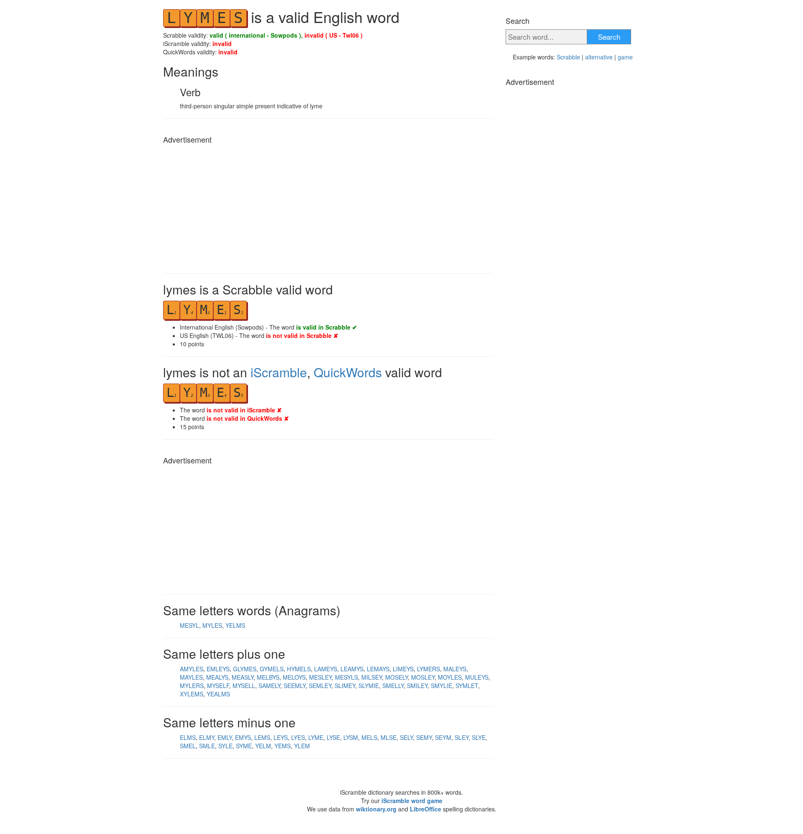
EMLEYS (218, 669)
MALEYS (454, 669)
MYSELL (244, 685)
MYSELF (218, 685)
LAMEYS (325, 669)
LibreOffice (425, 809)
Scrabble (568, 57)
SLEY (461, 737)
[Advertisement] (328, 206)
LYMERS (428, 669)
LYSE (333, 737)
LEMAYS (378, 669)
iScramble (279, 372)
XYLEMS (191, 694)
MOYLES (450, 677)
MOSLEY (423, 677)
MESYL (189, 625)
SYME (244, 746)
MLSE (388, 737)
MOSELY (396, 677)
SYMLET (466, 685)
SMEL (188, 746)
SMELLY (393, 685)
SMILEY (417, 685)
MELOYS (294, 677)
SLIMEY (345, 685)
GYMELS (272, 669)
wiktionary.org (376, 809)
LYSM (350, 737)
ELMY (206, 737)
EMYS (243, 737)
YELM (263, 746)
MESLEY (320, 677)
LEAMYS (351, 669)
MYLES (212, 625)
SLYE (479, 737)
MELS (369, 737)
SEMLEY (320, 685)
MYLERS (192, 685)
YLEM (302, 746)
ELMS (188, 737)
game (625, 57)
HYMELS (299, 669)
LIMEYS (403, 669)
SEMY (424, 737)
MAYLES (191, 677)
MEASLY (242, 677)
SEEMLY (294, 685)
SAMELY (269, 685)
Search (609, 36)
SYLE (225, 746)
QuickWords (348, 372)
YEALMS (218, 694)
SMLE (207, 746)
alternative (599, 57)
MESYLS (346, 677)
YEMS (282, 746)
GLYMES (244, 669)
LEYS (281, 737)
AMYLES (191, 669)
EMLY (224, 737)
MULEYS (476, 677)
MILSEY (371, 677)
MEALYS (217, 677)
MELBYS (268, 677)
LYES (298, 737)
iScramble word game (411, 800)
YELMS (235, 625)
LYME (315, 737)
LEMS (262, 737)
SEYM (443, 737)
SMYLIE (441, 685)
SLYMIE (368, 685)
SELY (406, 737)
